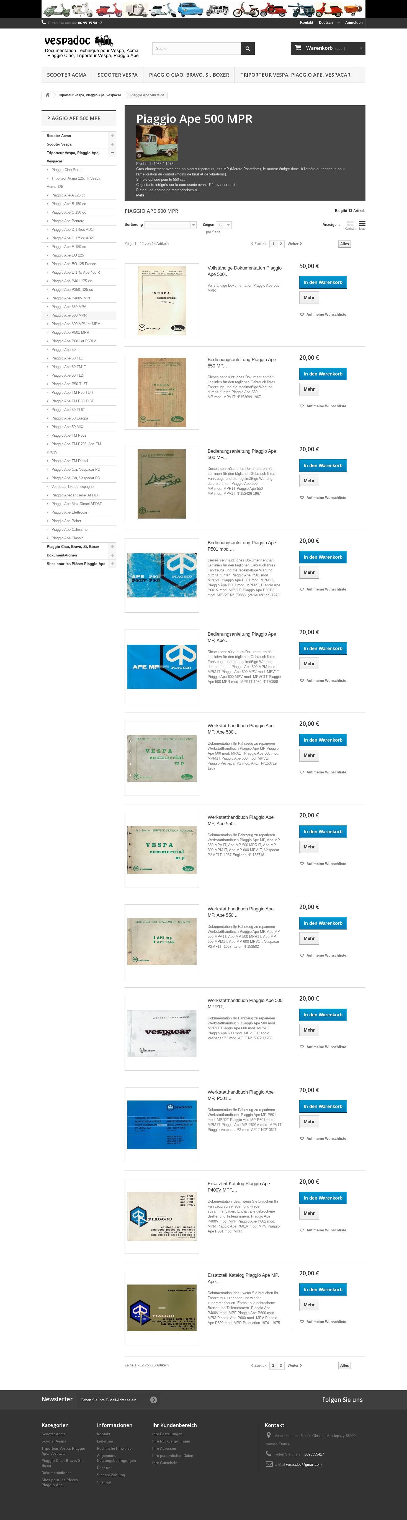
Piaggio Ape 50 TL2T (67, 375)
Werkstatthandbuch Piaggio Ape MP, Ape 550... (241, 820)
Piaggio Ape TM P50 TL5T (72, 401)
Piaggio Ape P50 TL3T (68, 384)
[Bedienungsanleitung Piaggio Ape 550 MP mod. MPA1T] (162, 392)
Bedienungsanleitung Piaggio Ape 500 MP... (242, 454)
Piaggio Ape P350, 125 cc (71, 290)
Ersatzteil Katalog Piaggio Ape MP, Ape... (243, 1278)
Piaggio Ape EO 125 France (73, 264)
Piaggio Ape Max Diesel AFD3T (76, 504)
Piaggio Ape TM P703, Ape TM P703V (74, 448)
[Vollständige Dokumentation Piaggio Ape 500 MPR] (162, 300)
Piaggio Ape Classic (67, 538)
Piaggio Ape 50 (63, 350)
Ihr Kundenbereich (174, 1425)
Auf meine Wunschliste (325, 314)
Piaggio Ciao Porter (66, 170)
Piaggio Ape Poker (65, 521)
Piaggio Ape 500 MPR (68, 315)
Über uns (104, 1468)
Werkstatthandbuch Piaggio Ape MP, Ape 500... (241, 729)
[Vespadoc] (93, 46)
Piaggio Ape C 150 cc (68, 212)
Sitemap (104, 1482)
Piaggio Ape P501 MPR (69, 332)
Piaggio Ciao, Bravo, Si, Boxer (189, 74)
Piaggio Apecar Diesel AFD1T (74, 495)
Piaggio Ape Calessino (68, 529)
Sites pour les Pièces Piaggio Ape (76, 564)
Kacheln (350, 228)
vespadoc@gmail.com (304, 1464)
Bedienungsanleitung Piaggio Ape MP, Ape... (242, 637)
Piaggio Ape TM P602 (68, 435)
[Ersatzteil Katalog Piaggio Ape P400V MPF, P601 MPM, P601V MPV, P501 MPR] (162, 1216)
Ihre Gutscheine (165, 1463)
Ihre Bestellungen (167, 1434)
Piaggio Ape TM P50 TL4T (72, 392)
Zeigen (208, 224)
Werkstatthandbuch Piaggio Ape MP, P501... (241, 1095)
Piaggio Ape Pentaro (67, 221)
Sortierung (134, 224)
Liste (362, 228)
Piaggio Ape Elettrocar (68, 512)
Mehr (140, 195)
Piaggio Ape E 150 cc (68, 247)
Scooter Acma (66, 74)
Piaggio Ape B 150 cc (68, 204)
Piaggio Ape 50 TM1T (68, 367)
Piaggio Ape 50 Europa (69, 418)
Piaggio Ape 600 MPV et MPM (75, 324)
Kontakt (306, 22)
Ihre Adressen (164, 1448)
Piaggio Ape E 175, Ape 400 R (75, 272)
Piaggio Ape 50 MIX (66, 427)
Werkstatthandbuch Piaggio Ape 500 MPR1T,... (245, 1003)
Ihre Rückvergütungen (171, 1441)
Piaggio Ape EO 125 (67, 255)
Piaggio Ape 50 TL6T (67, 410)
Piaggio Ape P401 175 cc (71, 281)
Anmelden (354, 22)
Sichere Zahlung (111, 1475)
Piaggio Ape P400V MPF (70, 298)
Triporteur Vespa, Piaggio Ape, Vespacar (295, 74)
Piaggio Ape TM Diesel (69, 461)
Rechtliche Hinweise (114, 1448)
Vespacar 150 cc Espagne (72, 487)
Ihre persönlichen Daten (172, 1456)
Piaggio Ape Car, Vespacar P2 (75, 469)
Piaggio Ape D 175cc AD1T (72, 229)
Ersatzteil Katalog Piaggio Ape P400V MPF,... (239, 1187)
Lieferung (105, 1441)
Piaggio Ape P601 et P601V (73, 341)
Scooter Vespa (118, 74)
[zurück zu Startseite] (47, 95)
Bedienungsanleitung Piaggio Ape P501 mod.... (242, 546)
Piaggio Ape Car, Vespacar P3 (75, 478)
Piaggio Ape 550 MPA (68, 307)
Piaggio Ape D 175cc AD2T (72, 238)
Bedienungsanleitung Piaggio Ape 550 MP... (242, 363)
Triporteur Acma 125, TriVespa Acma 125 (73, 182)
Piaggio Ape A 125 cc (68, 195)
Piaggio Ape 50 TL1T (67, 358)
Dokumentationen (62, 555)
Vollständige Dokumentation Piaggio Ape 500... (245, 271)
